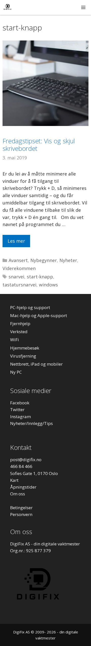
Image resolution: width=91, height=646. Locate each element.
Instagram (20, 416)
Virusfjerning (23, 356)
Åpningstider (23, 487)
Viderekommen (19, 268)
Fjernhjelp (20, 323)
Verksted (19, 331)
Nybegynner (43, 260)
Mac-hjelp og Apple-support (38, 315)
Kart (14, 480)
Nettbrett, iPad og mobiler (36, 364)
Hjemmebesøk (24, 348)
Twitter (17, 409)
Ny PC (16, 372)
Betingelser (21, 507)
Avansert (18, 260)
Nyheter (68, 260)
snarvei (16, 277)
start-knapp (40, 277)
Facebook (19, 403)
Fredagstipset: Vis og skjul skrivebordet (39, 145)
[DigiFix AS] (7, 7)
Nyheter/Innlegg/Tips (31, 423)
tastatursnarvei (19, 285)
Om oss (17, 494)
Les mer (16, 241)
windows (48, 285)
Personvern (21, 514)
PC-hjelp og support (30, 307)
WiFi (14, 339)
